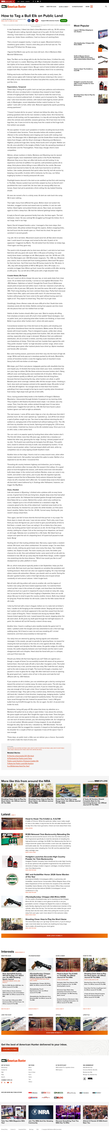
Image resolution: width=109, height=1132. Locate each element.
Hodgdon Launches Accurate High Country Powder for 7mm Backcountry (45, 857)
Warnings (31, 1129)
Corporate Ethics (22, 1129)
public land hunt (27, 749)
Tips (97, 979)
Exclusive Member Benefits (90, 1070)
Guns (30, 1074)
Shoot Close (87, 979)
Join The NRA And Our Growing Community (41, 1122)
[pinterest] (37, 20)
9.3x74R (63, 979)
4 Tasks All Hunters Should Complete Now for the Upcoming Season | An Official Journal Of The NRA (94, 802)
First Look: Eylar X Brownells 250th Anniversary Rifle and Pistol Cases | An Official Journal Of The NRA (13, 1002)
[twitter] (33, 20)
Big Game (15, 21)
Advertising (4, 1067)
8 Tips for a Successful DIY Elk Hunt (20, 755)
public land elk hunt (16, 749)
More (12, 815)
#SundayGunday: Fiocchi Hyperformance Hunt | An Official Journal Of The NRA (39, 990)
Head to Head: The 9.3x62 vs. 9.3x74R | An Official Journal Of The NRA (67, 975)
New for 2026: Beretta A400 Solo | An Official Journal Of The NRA (13, 986)
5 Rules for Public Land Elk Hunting (20, 763)
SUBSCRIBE (10, 1049)
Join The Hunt (6, 1015)
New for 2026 (51, 7)
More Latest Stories (61, 936)
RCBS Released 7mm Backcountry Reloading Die (47, 834)
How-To (7, 21)
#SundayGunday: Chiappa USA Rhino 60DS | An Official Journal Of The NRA (40, 975)
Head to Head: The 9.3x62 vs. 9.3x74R (43, 818)
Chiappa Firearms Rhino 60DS (37, 979)
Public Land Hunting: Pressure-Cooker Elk (22, 761)
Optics (58, 1015)
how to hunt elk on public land (44, 748)
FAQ (2, 1072)
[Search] (106, 6)
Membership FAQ (87, 1072)
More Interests (19, 952)
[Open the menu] (91, 6)
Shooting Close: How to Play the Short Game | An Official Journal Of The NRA (13, 801)
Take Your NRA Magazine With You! (13, 1122)
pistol (15, 981)
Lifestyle (86, 1015)
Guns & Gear (63, 7)
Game (10, 21)
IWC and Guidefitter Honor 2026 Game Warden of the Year (47, 875)
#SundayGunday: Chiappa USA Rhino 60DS (45, 896)
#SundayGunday (34, 956)
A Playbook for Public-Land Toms (19, 758)
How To (32, 748)
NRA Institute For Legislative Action (65, 1067)
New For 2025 (6, 956)
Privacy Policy (4, 1129)
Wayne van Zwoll (37, 749)
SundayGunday (77, 7)
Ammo (66, 979)
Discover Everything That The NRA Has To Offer (67, 1122)
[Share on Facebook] (29, 20)
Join (18, 1)
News (42, 7)
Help (2, 1074)
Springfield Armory (8, 981)
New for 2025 (5, 1009)
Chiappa (35, 980)
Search (3, 1077)
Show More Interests (63, 1033)
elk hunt (12, 748)
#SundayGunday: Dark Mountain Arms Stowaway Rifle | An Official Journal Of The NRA (40, 998)
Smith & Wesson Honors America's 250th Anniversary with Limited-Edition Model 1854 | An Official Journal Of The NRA (13, 993)
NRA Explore (59, 1070)
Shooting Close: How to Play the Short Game (45, 919)
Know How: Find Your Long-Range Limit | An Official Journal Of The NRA (68, 801)
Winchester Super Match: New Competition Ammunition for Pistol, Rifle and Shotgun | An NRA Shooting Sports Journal (67, 992)
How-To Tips (87, 956)
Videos (30, 1082)
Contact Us (4, 1070)
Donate (27, 1)
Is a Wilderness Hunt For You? (18, 766)
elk (8, 748)
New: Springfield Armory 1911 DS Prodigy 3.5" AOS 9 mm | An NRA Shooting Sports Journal (13, 976)
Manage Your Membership (90, 1074)
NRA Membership (87, 1067)
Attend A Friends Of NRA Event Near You (95, 1122)
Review (31, 828)
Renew (22, 1)
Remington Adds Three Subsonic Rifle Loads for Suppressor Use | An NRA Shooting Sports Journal (67, 984)
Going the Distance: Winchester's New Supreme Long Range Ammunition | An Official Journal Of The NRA (67, 1000)
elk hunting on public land (22, 748)
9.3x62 (58, 979)
